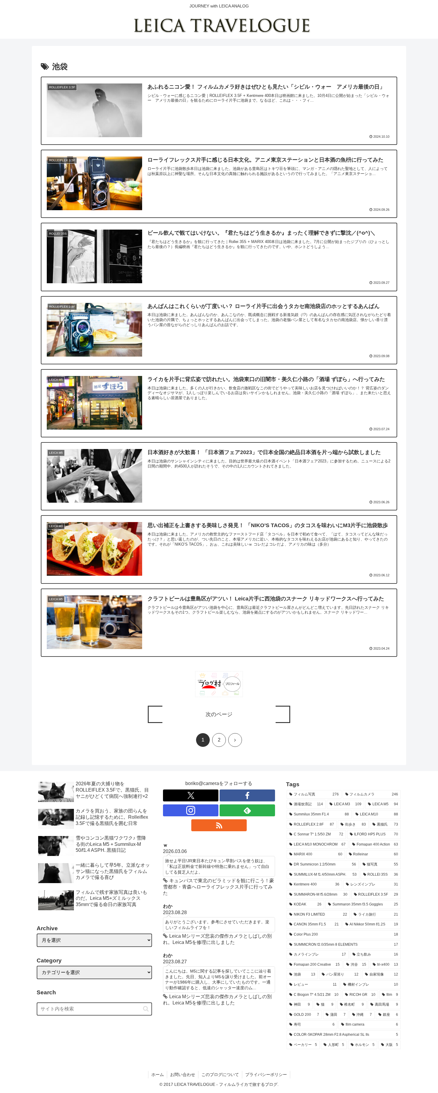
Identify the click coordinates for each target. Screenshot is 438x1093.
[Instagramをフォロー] (190, 810)
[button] (146, 1008)
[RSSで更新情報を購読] (219, 825)
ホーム (157, 1074)
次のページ (219, 714)
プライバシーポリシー (266, 1074)
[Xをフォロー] (190, 795)
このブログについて (220, 1074)
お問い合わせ (182, 1074)
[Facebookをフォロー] (247, 795)
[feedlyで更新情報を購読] (247, 810)
